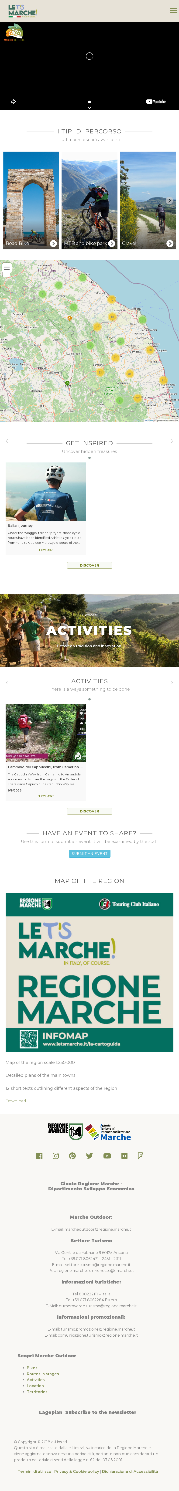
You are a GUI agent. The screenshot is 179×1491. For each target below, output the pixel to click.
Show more (46, 550)
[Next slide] (169, 200)
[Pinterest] (72, 1157)
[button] (67, 383)
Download (16, 1101)
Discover (89, 565)
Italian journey (20, 525)
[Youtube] (107, 1157)
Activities (36, 1380)
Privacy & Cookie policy (76, 1471)
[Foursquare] (140, 1157)
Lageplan (50, 1412)
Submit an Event (89, 854)
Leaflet (150, 420)
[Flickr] (124, 1157)
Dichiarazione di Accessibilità (130, 1471)
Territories (37, 1392)
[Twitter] (89, 1157)
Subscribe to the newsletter (100, 1412)
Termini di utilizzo (34, 1471)
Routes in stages (43, 1374)
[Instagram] (55, 1157)
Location (35, 1386)
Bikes (32, 1368)
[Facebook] (39, 1157)
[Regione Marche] (66, 1131)
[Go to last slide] (9, 200)
